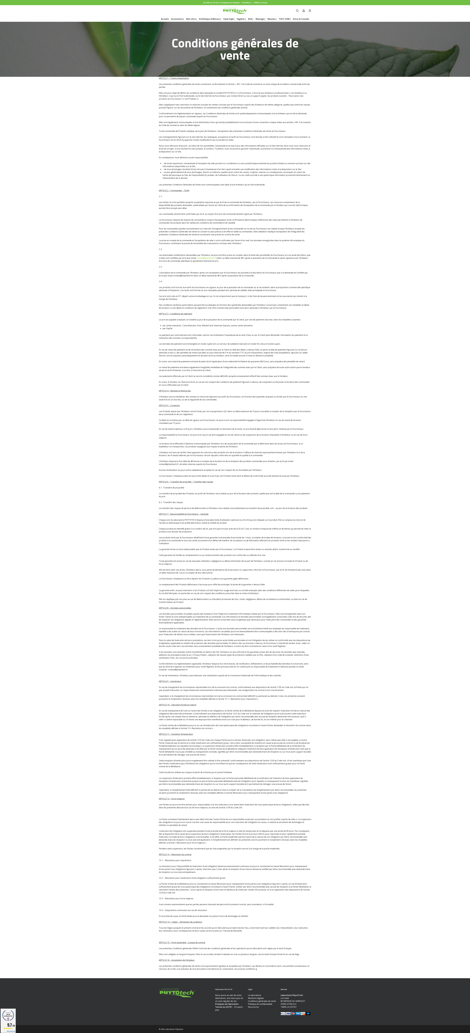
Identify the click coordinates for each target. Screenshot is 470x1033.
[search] (297, 10)
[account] (303, 10)
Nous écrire (253, 1007)
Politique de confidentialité (260, 1004)
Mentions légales (256, 998)
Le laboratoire (254, 995)
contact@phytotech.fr (206, 258)
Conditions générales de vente (262, 1001)
